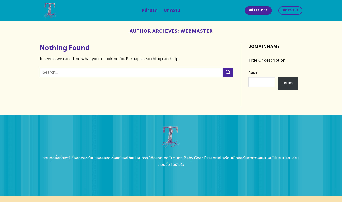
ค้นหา (252, 72)
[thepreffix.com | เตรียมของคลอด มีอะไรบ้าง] (87, 10)
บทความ (172, 10)
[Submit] (228, 72)
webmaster (196, 31)
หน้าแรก (150, 10)
